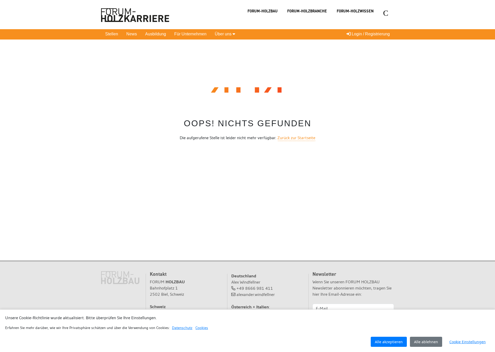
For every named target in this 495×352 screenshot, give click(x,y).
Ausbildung (155, 34)
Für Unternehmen (190, 34)
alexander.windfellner (255, 295)
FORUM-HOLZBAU (263, 11)
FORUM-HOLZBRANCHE (307, 11)
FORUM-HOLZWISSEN (355, 11)
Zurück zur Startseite (296, 138)
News (131, 34)
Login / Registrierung (370, 34)
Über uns (224, 34)
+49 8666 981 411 (254, 288)
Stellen (111, 34)
